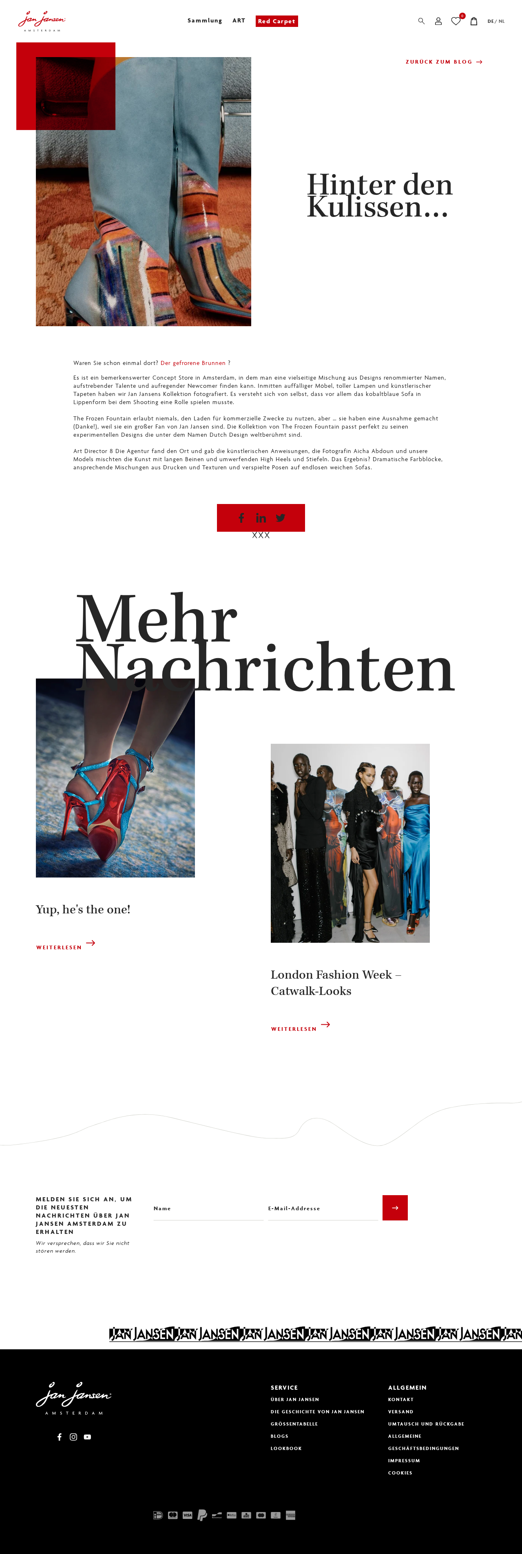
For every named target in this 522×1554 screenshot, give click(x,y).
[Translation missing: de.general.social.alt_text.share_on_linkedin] (261, 518)
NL (502, 21)
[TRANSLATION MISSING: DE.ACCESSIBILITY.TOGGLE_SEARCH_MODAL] (421, 21)
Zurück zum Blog (439, 61)
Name (161, 1202)
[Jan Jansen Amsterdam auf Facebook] (59, 1437)
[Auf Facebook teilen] (241, 518)
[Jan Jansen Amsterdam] (41, 21)
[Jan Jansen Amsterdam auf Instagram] (73, 1437)
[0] (456, 21)
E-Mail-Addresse (291, 1202)
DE (491, 21)
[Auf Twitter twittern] (280, 518)
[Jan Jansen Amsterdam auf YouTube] (87, 1437)
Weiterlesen (59, 947)
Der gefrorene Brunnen (193, 362)
